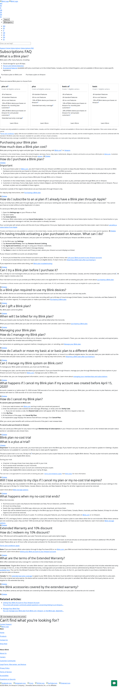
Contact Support (6, 624)
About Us (3, 653)
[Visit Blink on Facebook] (6, 683)
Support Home (5, 48)
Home (2, 633)
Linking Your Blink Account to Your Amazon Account (33, 604)
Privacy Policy (4, 668)
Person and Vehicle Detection (13, 66)
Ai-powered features (10, 68)
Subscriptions (15, 48)
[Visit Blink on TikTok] (40, 683)
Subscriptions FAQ (27, 48)
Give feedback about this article (14, 617)
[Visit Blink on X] (31, 683)
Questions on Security (8, 679)
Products (3, 636)
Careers (2, 657)
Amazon (67, 150)
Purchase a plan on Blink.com (11, 75)
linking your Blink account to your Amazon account (38, 552)
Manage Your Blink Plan (33, 610)
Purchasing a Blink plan (32, 193)
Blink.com (58, 150)
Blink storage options (20, 490)
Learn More (14, 123)
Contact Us (4, 640)
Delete (48, 156)
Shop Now (3, 644)
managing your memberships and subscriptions (90, 376)
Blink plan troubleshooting (42, 263)
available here (5, 570)
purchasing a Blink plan (105, 280)
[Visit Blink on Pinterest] (64, 683)
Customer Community (8, 661)
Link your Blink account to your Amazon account (85, 258)
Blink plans (68, 474)
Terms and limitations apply (53, 474)
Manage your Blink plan (72, 344)
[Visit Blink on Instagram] (19, 683)
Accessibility (4, 676)
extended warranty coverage (22, 576)
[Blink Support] (9, 1)
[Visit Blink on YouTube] (52, 683)
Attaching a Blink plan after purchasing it (81, 260)
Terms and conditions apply (9, 546)
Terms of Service (6, 672)
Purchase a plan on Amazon (35, 75)
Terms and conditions (7, 133)
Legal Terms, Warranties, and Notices (13, 664)
